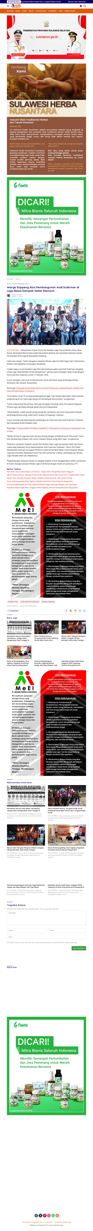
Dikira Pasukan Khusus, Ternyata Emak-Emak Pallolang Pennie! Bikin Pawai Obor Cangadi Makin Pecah (45, 475)
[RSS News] (16, 6)
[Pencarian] (84, 6)
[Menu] (8, 6)
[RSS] (57, 1226)
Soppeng (20, 284)
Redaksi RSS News (17, 295)
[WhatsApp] (53, 1226)
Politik (14, 284)
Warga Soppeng (48, 602)
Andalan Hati (13, 602)
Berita (9, 284)
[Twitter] (40, 1226)
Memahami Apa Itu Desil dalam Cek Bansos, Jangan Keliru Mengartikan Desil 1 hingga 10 (40, 472)
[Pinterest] (44, 1226)
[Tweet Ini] (70, 610)
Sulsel (27, 284)
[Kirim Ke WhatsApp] (84, 610)
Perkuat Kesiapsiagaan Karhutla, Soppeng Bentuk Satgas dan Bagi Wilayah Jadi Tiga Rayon (42, 484)
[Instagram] (49, 1226)
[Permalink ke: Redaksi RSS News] (9, 295)
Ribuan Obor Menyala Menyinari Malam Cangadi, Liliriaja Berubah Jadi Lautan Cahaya (55, 2)
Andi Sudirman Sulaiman (30, 602)
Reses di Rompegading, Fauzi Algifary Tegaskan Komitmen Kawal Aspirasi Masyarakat (40, 481)
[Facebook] (36, 1226)
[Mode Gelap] (81, 6)
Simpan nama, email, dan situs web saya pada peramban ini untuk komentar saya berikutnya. (43, 942)
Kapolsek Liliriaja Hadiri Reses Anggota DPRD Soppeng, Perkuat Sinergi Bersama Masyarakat (42, 488)
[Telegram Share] (80, 610)
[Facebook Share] (66, 610)
